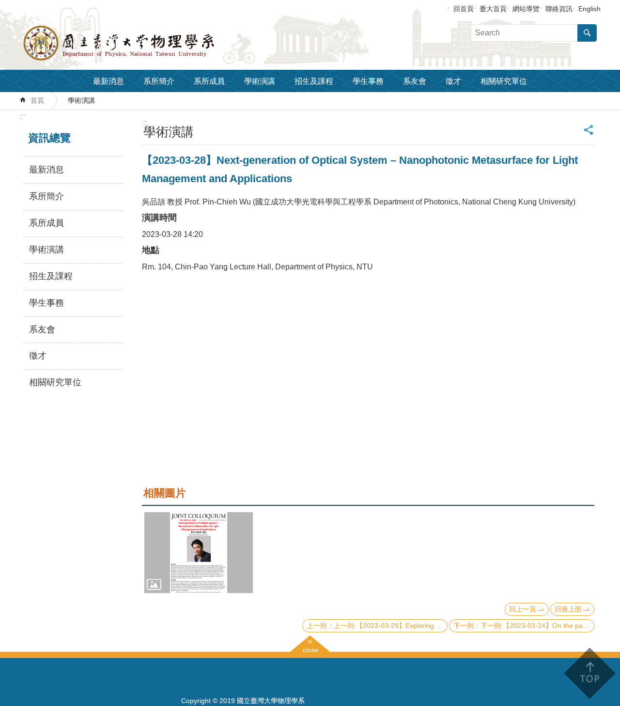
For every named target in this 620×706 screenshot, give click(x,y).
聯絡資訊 (559, 9)
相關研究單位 (503, 81)
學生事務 (368, 81)
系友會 (414, 81)
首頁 (37, 100)
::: (22, 116)
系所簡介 (158, 81)
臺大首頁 (493, 9)
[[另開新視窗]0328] (198, 553)
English (589, 9)
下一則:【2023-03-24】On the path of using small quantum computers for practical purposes (537, 625)
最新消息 (108, 81)
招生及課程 (313, 81)
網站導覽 (526, 9)
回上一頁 (522, 609)
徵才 (453, 81)
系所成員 (209, 81)
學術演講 (259, 81)
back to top (589, 673)
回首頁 (463, 9)
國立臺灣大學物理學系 (140, 43)
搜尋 (587, 33)
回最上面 (568, 609)
